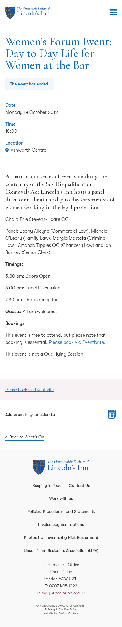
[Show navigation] (113, 12)
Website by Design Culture (61, 613)
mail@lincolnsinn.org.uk (63, 593)
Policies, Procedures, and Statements (61, 511)
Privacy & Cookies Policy (61, 609)
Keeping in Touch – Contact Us (61, 485)
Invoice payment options (61, 524)
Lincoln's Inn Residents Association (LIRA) (61, 550)
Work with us (61, 498)
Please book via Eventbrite (76, 342)
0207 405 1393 (63, 586)
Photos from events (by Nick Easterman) (61, 537)
